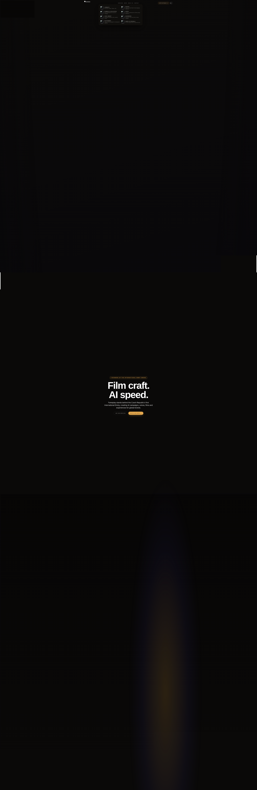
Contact (136, 3)
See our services (121, 413)
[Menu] (171, 3)
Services (120, 3)
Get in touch (163, 3)
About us (130, 3)
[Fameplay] (87, 3)
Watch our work (135, 413)
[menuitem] (110, 8)
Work (125, 3)
